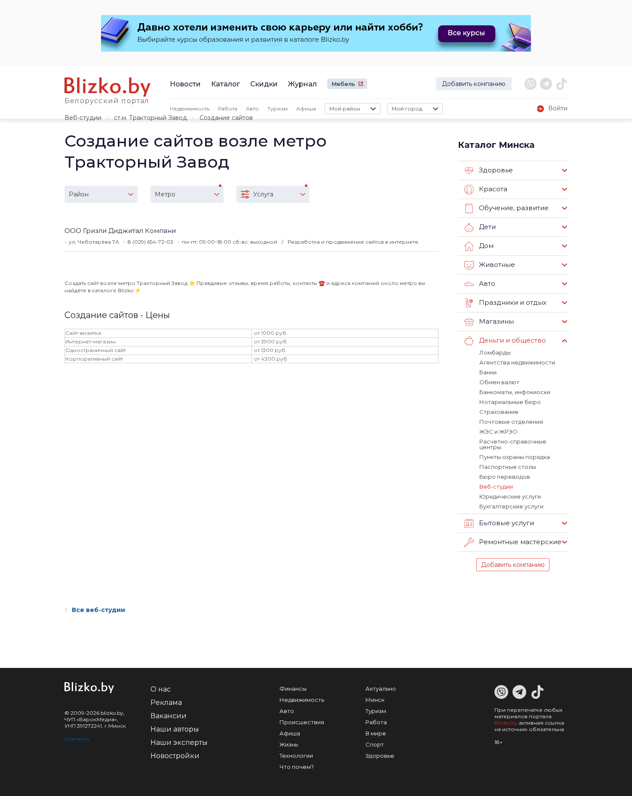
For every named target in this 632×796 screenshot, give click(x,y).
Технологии (296, 755)
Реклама (166, 702)
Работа (227, 108)
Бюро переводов (504, 476)
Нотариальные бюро (510, 401)
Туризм (277, 108)
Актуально (380, 688)
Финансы (293, 688)
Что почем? (296, 766)
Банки (488, 372)
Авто (252, 108)
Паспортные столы (507, 466)
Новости (185, 84)
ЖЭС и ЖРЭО (498, 431)
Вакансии (168, 716)
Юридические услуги (510, 496)
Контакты (76, 738)
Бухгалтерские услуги (511, 506)
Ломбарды (495, 352)
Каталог (225, 84)
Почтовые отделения (511, 421)
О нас (160, 689)
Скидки (264, 84)
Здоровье (379, 755)
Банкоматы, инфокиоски (514, 392)
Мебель (343, 83)
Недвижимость (189, 108)
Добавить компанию (474, 84)
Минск (374, 699)
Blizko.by (506, 722)
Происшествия (301, 722)
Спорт (374, 744)
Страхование (498, 411)
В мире (375, 733)
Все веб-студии (98, 610)
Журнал (302, 84)
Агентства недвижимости (517, 362)
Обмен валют (499, 382)
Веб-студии (82, 118)
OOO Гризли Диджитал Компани (120, 231)
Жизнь (288, 744)
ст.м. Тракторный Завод (150, 118)
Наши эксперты (179, 742)
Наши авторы (174, 729)
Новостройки (174, 756)
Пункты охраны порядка (514, 456)
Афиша (306, 108)
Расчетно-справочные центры (512, 444)
